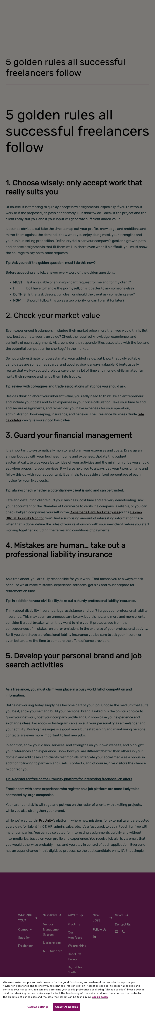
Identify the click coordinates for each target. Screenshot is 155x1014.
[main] (77, 995)
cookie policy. (100, 996)
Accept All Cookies (66, 1006)
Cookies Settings (37, 1006)
